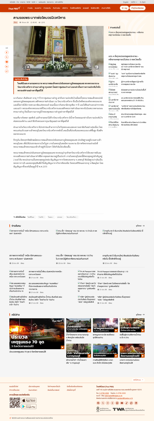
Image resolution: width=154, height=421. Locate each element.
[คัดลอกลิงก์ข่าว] (7, 71)
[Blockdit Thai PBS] (131, 403)
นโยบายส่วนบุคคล (34, 386)
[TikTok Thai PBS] (126, 403)
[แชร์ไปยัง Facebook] (7, 52)
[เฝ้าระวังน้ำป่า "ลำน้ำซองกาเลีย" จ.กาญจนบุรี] (78, 351)
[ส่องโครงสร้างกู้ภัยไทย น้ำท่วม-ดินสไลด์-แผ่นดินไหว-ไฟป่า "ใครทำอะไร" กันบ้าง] (18, 300)
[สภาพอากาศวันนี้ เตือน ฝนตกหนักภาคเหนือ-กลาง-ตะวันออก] (18, 275)
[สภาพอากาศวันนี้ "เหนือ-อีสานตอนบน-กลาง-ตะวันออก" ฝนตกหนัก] (30, 241)
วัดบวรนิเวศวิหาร (71, 217)
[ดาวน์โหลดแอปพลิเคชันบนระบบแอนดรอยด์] (28, 406)
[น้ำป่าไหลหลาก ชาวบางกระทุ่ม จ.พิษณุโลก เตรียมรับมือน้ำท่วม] (78, 325)
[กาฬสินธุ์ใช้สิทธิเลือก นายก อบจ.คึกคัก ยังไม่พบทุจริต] (105, 351)
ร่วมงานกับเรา (33, 390)
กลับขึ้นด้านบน (137, 380)
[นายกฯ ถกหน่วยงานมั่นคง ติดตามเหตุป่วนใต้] (132, 351)
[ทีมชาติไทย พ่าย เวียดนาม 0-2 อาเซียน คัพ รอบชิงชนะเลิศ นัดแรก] (114, 124)
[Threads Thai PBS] (112, 403)
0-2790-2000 (104, 393)
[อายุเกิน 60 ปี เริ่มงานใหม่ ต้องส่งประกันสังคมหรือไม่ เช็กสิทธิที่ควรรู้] (124, 241)
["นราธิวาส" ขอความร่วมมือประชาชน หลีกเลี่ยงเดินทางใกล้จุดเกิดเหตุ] (114, 108)
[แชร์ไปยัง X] (7, 57)
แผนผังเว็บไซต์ (13, 386)
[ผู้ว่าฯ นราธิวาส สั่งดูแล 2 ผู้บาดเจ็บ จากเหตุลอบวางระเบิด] (114, 83)
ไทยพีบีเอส (31, 217)
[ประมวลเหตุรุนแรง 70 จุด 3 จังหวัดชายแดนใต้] (36, 333)
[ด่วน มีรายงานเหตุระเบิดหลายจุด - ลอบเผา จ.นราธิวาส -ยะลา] (114, 116)
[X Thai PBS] (103, 403)
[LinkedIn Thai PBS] (136, 403)
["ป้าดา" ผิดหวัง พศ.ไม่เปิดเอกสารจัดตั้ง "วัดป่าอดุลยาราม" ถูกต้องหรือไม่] (87, 287)
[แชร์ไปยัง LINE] (7, 62)
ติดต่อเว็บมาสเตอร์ (53, 390)
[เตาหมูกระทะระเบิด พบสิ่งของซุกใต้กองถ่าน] (105, 325)
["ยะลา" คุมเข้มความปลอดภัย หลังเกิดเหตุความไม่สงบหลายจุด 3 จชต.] (114, 75)
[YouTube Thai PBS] (122, 403)
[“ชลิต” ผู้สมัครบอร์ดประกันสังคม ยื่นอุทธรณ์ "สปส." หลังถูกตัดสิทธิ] (87, 300)
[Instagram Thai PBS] (107, 403)
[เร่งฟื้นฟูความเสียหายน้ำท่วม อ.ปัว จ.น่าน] (132, 325)
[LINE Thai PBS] (117, 403)
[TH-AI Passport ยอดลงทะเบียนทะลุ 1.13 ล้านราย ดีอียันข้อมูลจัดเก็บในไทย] (87, 275)
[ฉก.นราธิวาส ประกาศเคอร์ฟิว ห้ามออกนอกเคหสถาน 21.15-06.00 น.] (114, 100)
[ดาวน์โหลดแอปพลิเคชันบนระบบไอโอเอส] (28, 400)
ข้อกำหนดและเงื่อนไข (54, 386)
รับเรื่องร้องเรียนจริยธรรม (75, 386)
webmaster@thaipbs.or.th (113, 395)
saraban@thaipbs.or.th (125, 398)
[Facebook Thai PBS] (98, 403)
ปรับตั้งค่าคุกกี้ (71, 390)
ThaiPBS (41, 217)
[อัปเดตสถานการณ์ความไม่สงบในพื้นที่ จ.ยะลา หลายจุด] (114, 91)
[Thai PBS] (14, 8)
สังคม (15, 22)
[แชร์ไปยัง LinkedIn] (7, 66)
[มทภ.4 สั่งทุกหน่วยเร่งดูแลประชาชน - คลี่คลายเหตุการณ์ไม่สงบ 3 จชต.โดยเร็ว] (129, 42)
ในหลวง (50, 217)
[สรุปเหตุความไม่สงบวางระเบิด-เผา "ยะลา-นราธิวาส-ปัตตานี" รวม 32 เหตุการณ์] (114, 66)
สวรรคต (59, 217)
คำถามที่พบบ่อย (14, 390)
